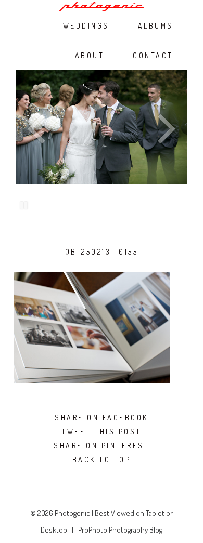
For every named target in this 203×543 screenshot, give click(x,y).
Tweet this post (101, 432)
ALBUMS (155, 26)
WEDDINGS (86, 26)
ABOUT (90, 55)
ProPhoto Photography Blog (120, 530)
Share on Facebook (101, 418)
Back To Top (101, 460)
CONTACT (153, 55)
